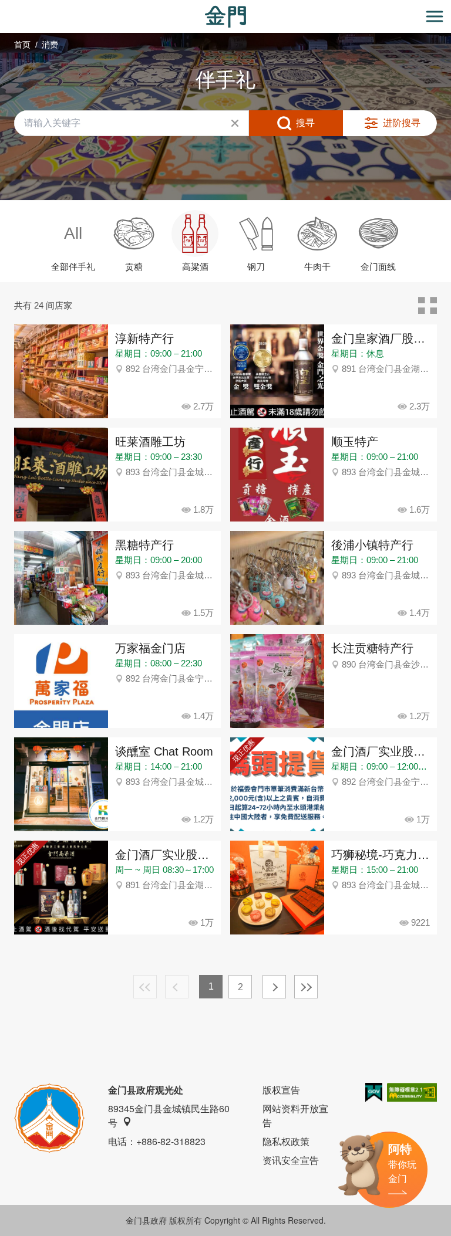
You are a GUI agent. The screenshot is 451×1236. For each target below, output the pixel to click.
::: (3, 6)
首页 (22, 44)
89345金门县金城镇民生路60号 (169, 1115)
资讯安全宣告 (290, 1160)
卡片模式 (427, 305)
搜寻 (305, 123)
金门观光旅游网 (225, 17)
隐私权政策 (285, 1141)
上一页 (177, 986)
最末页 (306, 986)
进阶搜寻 (401, 123)
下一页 (274, 986)
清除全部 (235, 123)
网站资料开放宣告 (295, 1115)
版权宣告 (281, 1089)
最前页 (145, 986)
